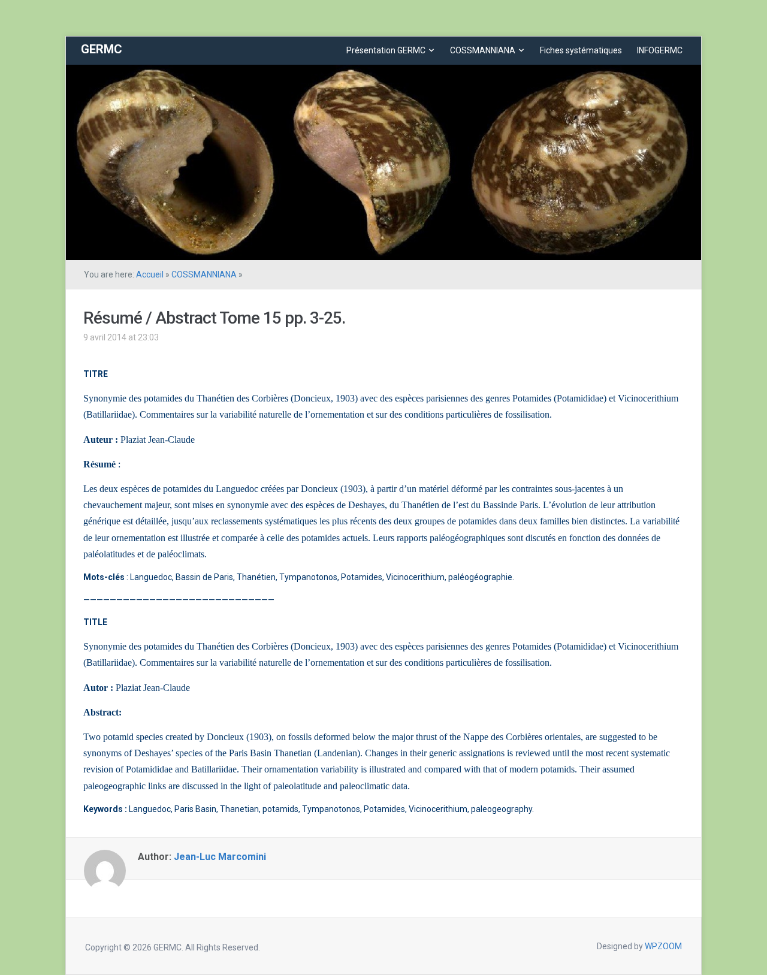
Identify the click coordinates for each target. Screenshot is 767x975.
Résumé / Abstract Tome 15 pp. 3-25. (214, 318)
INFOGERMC (660, 50)
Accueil (150, 274)
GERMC (101, 49)
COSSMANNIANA (482, 50)
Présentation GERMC (385, 50)
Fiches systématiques (581, 50)
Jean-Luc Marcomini (220, 856)
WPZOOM (663, 946)
